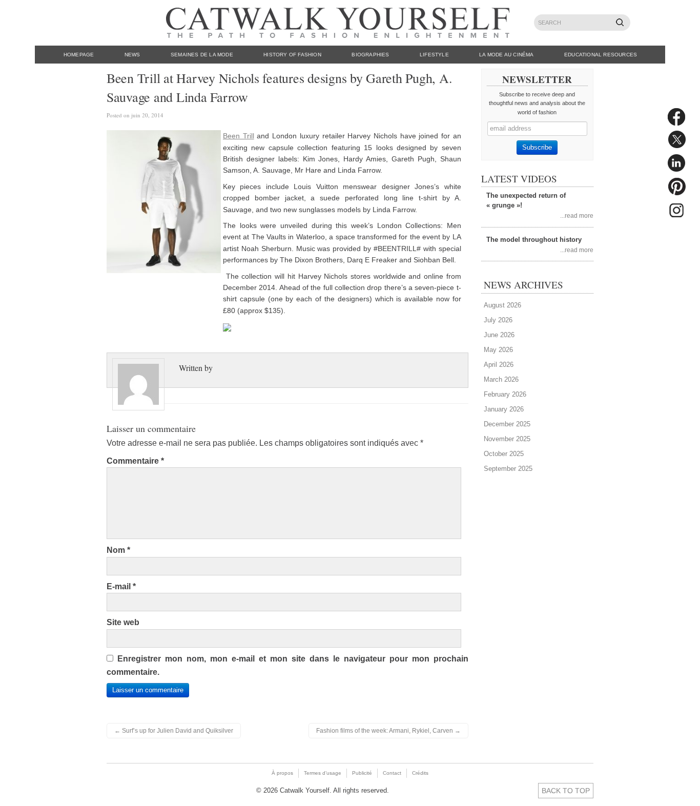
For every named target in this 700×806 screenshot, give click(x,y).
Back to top (566, 791)
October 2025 (504, 454)
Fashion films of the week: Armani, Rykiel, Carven (388, 730)
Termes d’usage (322, 773)
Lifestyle (434, 54)
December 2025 (507, 424)
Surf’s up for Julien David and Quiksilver (173, 730)
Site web (123, 622)
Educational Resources (600, 54)
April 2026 (498, 364)
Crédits (420, 773)
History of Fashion (292, 54)
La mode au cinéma (506, 54)
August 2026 (502, 305)
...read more (576, 215)
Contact (392, 773)
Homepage (79, 54)
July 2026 (498, 320)
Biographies (370, 54)
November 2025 (507, 439)
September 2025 (508, 468)
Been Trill (238, 136)
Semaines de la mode (202, 54)
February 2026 (505, 394)
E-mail (121, 586)
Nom (118, 550)
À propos (282, 773)
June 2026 (499, 335)
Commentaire (135, 461)
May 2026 (498, 350)
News (132, 54)
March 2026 (501, 379)
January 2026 (504, 409)
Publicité (362, 773)
